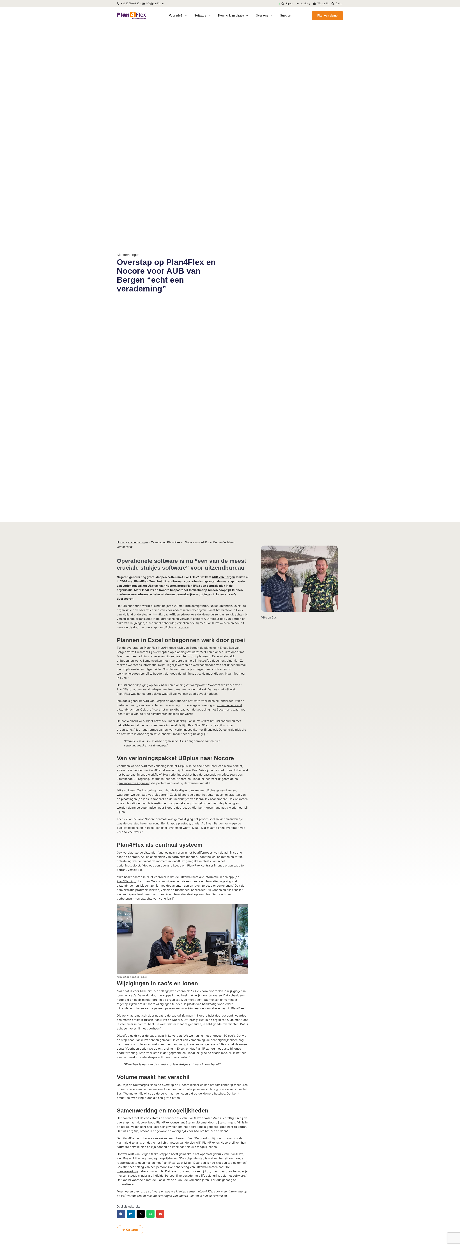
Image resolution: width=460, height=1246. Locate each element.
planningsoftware (186, 652)
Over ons (262, 15)
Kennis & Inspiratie (231, 15)
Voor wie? (175, 15)
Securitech (224, 709)
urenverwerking (127, 1171)
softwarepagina (131, 1195)
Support (285, 15)
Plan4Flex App (126, 881)
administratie (125, 890)
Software (200, 15)
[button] (121, 1214)
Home (121, 542)
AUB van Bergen (223, 577)
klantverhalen (218, 1195)
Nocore (183, 627)
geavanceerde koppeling (133, 783)
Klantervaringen (138, 542)
